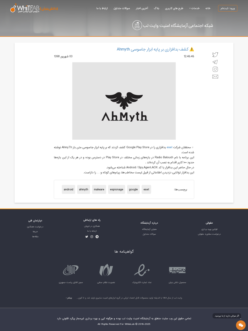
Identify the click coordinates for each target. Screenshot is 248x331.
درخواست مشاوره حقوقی (209, 234)
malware (99, 189)
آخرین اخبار (142, 8)
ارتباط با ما (102, 8)
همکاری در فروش (92, 226)
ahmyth (83, 189)
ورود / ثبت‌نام (228, 8)
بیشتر (69, 297)
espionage (116, 189)
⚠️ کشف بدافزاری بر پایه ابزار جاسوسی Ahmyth (155, 49)
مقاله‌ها (35, 236)
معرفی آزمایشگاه (149, 229)
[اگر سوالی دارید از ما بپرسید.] (241, 325)
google (133, 189)
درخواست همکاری (35, 226)
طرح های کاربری (174, 8)
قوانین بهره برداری (209, 229)
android (68, 189)
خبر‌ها (35, 231)
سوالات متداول (122, 8)
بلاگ (156, 8)
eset (169, 147)
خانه (207, 8)
